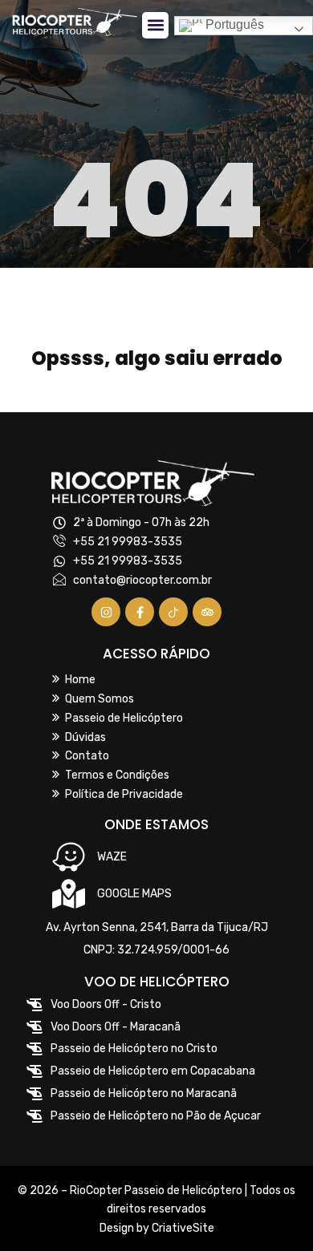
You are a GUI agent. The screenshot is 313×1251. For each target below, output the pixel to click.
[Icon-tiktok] (173, 611)
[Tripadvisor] (207, 611)
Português (233, 25)
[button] (155, 25)
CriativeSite (183, 1228)
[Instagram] (105, 611)
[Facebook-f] (139, 611)
